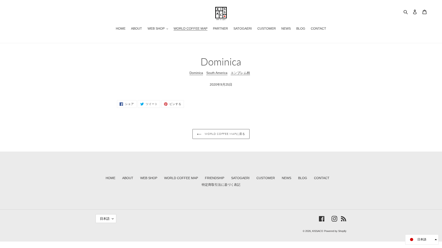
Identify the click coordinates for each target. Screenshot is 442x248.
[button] (422, 239)
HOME (110, 178)
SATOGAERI (240, 178)
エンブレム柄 (240, 73)
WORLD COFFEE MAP (181, 178)
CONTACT (321, 178)
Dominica (196, 73)
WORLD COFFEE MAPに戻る (224, 133)
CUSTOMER (265, 178)
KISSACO (317, 231)
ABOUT (127, 178)
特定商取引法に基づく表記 (221, 184)
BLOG (302, 178)
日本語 (105, 218)
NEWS (286, 178)
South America (216, 73)
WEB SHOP (148, 178)
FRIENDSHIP (214, 178)
